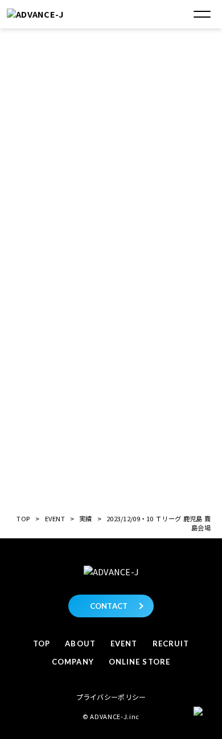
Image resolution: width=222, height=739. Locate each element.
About (80, 643)
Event (123, 643)
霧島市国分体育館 (110, 192)
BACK (113, 467)
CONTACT (109, 606)
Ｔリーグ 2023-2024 (114, 277)
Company (72, 661)
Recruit (171, 643)
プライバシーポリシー (111, 696)
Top (41, 643)
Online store (139, 661)
